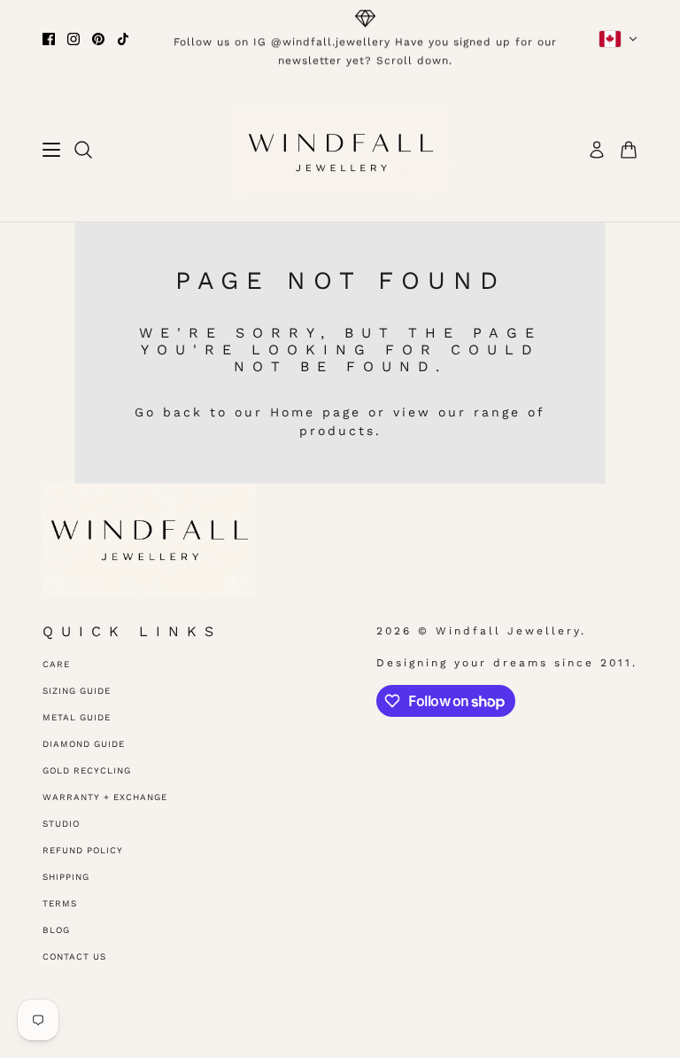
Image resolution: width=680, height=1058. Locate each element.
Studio (61, 824)
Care (56, 664)
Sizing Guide (76, 691)
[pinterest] (98, 39)
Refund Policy (82, 850)
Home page (315, 412)
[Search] (83, 150)
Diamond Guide (83, 744)
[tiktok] (123, 39)
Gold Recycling (86, 770)
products (337, 431)
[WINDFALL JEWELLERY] (340, 149)
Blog (56, 930)
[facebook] (48, 39)
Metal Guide (76, 717)
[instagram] (73, 39)
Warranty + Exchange (104, 797)
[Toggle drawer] (51, 150)
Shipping (65, 877)
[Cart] (629, 150)
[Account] (597, 150)
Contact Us (74, 956)
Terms (59, 903)
